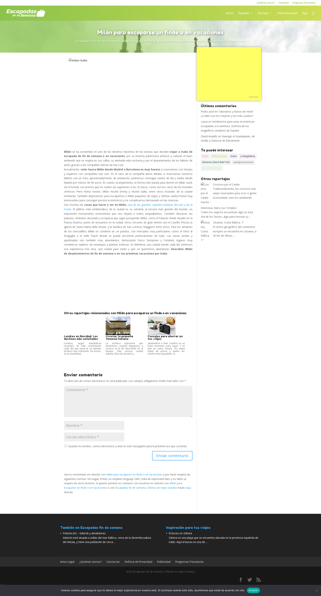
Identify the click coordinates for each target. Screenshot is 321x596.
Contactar (283, 3)
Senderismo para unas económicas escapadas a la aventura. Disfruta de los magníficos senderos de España (227, 126)
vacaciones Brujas (211, 168)
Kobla (234, 156)
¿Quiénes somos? (265, 3)
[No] (316, 590)
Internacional (287, 13)
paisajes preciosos (243, 162)
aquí (188, 487)
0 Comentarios (236, 41)
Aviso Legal (67, 561)
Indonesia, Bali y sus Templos (219, 208)
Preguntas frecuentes (303, 3)
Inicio (229, 13)
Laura (204, 121)
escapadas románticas (121, 41)
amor (205, 156)
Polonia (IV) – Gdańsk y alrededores (84, 533)
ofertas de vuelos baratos (159, 41)
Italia (139, 41)
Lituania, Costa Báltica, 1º (228, 222)
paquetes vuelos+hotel (190, 41)
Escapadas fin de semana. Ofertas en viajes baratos (146, 487)
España (243, 13)
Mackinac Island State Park (216, 162)
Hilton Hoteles (219, 156)
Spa (305, 13)
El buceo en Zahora (180, 533)
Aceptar (253, 590)
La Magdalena (247, 156)
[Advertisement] (128, 284)
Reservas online (214, 41)
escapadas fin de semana (91, 41)
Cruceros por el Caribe (226, 184)
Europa (263, 13)
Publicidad (253, 97)
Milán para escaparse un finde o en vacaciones (134, 474)
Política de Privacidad (138, 561)
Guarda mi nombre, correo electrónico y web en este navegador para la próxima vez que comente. (127, 446)
